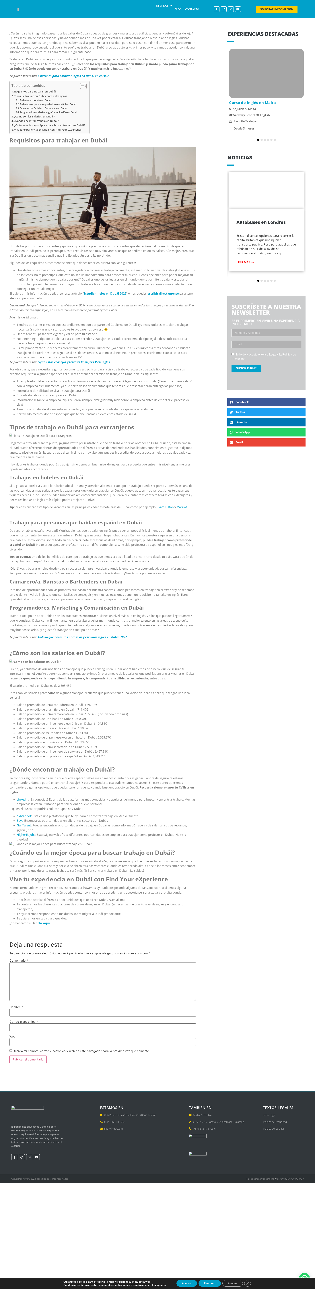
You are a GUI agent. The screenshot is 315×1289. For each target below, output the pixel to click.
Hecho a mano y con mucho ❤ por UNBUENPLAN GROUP (275, 1178)
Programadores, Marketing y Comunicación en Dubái (48, 112)
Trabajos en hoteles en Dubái (36, 100)
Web (12, 1036)
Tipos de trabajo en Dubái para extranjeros (40, 96)
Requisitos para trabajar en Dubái (35, 91)
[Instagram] (231, 9)
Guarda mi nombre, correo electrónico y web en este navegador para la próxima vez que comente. (81, 1051)
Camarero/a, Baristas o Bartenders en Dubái (44, 108)
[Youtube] (238, 9)
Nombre (16, 1007)
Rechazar (209, 1283)
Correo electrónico (23, 1021)
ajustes (161, 1285)
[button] (164, 5)
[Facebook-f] (216, 9)
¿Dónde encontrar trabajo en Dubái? (36, 121)
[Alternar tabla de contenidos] (81, 86)
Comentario (18, 960)
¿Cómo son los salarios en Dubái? (34, 116)
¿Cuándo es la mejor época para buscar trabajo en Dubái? (50, 125)
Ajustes (232, 1283)
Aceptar (187, 1283)
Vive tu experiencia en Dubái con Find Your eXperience (48, 129)
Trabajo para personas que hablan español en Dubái (48, 104)
